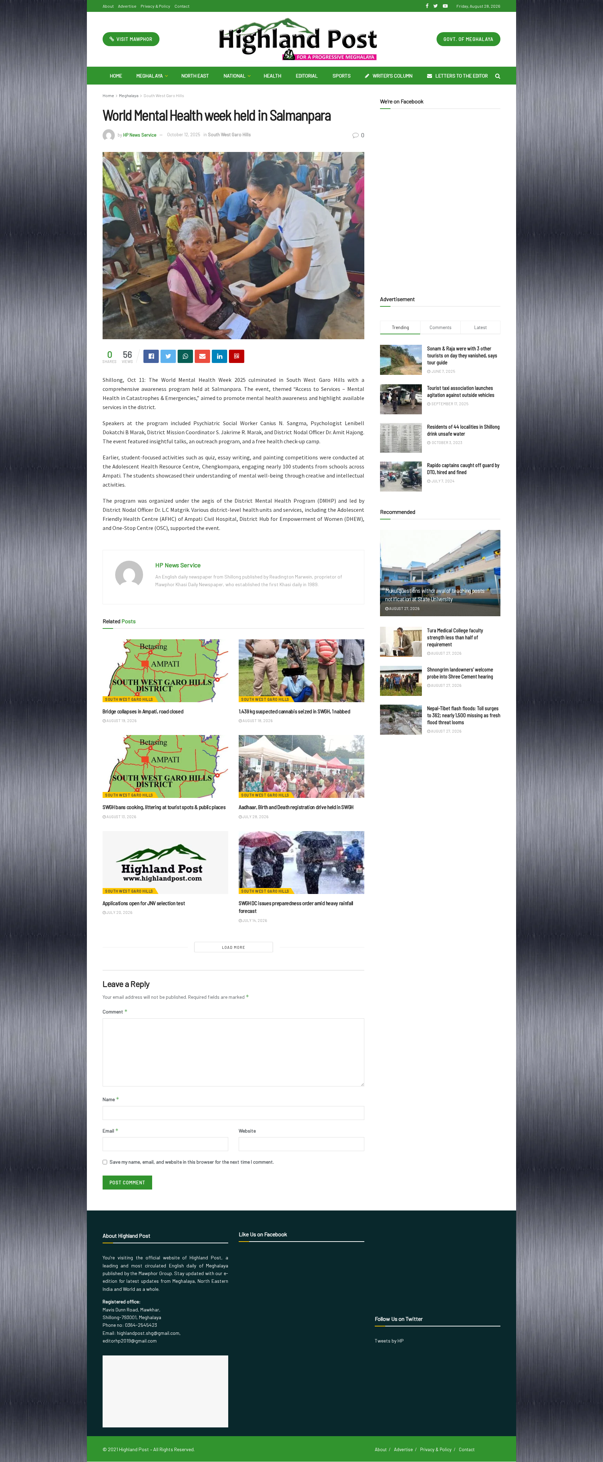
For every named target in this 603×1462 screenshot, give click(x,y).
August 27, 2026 (403, 608)
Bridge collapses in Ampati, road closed (143, 711)
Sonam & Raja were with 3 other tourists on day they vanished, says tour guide (462, 355)
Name (111, 1099)
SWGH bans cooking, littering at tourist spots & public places (164, 806)
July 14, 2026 (254, 920)
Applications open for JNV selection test (144, 903)
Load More (233, 947)
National (235, 76)
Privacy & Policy (155, 5)
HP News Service (139, 134)
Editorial (307, 76)
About (108, 5)
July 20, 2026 (119, 912)
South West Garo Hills (163, 95)
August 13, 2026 (121, 816)
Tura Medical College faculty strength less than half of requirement (455, 637)
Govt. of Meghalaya (468, 39)
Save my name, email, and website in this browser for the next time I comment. (192, 1162)
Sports (342, 76)
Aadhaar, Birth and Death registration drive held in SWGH (296, 806)
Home (116, 76)
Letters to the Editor (462, 76)
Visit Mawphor (133, 39)
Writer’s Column (392, 76)
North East (195, 76)
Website (247, 1131)
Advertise (127, 5)
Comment (115, 1011)
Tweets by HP (389, 1341)
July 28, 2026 (255, 816)
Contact (181, 5)
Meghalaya (149, 76)
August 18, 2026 (257, 720)
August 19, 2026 (121, 720)
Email (111, 1130)
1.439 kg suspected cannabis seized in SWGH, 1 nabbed (294, 711)
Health (272, 76)
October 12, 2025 (183, 134)
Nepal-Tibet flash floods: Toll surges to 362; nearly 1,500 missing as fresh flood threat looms (463, 715)
